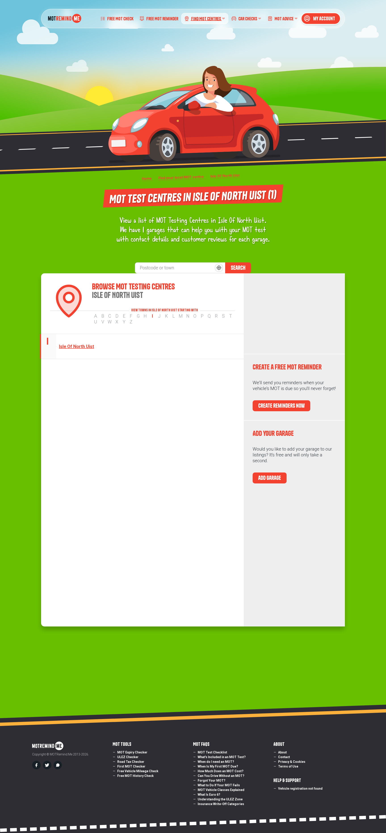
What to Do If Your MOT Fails (219, 785)
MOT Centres (206, 18)
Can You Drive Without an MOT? (221, 776)
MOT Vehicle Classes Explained (221, 790)
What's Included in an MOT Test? (222, 757)
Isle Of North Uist (76, 346)
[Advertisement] (294, 313)
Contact (284, 757)
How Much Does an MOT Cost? (220, 771)
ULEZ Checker (127, 757)
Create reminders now (281, 405)
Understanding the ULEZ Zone (220, 799)
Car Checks (248, 18)
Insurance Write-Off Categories (221, 804)
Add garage (269, 477)
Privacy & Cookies (291, 761)
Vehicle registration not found (300, 788)
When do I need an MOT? (216, 761)
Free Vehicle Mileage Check (137, 771)
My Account (323, 18)
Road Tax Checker (130, 761)
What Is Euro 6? (209, 794)
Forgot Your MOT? (211, 780)
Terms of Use (288, 766)
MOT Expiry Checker (132, 752)
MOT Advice (284, 18)
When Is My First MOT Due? (218, 766)
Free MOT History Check (135, 776)
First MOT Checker (131, 766)
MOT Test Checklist (212, 752)
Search (238, 267)
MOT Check (120, 18)
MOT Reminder (162, 18)
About (282, 752)
